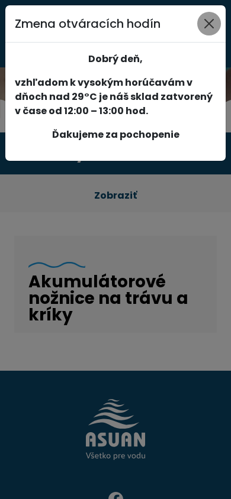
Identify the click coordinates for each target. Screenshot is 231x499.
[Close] (209, 23)
